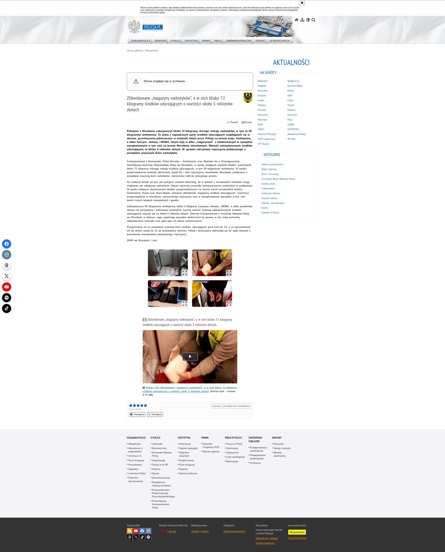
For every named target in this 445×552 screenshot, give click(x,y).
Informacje (185, 443)
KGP (260, 124)
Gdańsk (262, 85)
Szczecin (292, 114)
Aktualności (151, 50)
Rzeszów (263, 114)
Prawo (205, 437)
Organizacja (158, 460)
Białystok (263, 81)
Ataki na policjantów (272, 164)
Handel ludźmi (269, 198)
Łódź (290, 100)
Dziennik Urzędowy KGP (211, 445)
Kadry (264, 207)
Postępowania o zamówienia (259, 449)
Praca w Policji (233, 437)
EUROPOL (293, 129)
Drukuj (248, 122)
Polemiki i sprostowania (135, 479)
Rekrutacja (232, 461)
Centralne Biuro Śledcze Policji (278, 178)
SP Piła (291, 139)
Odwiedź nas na (136, 531)
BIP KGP (172, 531)
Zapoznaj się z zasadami (267, 538)
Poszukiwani (135, 464)
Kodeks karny (186, 460)
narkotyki (216, 406)
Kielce (291, 90)
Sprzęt (155, 473)
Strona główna (135, 50)
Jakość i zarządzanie (272, 203)
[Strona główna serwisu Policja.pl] (296, 20)
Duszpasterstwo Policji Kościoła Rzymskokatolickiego (163, 493)
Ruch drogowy (136, 460)
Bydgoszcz (293, 81)
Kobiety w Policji (270, 212)
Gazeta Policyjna (267, 134)
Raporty (183, 469)
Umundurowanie (161, 477)
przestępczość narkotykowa (237, 406)
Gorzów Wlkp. (295, 85)
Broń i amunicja (269, 174)
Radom (292, 110)
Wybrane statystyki (184, 454)
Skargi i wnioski (282, 448)
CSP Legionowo (266, 139)
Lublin (261, 100)
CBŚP (291, 124)
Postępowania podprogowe (257, 457)
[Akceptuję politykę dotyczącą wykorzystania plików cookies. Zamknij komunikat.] (302, 3)
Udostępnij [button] (139, 414)
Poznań (262, 110)
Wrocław (262, 119)
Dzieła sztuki (268, 183)
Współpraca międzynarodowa (161, 484)
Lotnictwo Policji (137, 473)
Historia (156, 469)
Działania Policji (136, 437)
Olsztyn (262, 105)
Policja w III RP (160, 464)
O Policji (155, 437)
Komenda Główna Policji (162, 454)
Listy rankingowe (235, 456)
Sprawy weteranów (280, 454)
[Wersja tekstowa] (308, 20)
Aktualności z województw (135, 450)
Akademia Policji (296, 134)
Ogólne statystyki (188, 448)
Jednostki (157, 443)
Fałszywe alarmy (270, 193)
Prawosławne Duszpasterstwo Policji (160, 504)
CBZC (261, 129)
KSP (290, 95)
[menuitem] (141, 40)
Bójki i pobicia (268, 169)
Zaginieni (133, 469)
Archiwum (255, 463)
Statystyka (184, 437)
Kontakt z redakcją (199, 531)
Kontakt (277, 437)
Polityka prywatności (265, 543)
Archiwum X (134, 455)
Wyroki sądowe (211, 451)
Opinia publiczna (188, 473)
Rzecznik (279, 443)
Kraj (290, 119)
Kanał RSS (129, 531)
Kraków (262, 95)
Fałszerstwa (268, 188)
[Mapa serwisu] (302, 20)
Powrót (234, 122)
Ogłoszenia (232, 452)
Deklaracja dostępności (234, 531)
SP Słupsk (263, 143)
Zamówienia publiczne (255, 439)
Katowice (263, 90)
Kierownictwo (159, 448)
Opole (291, 105)
